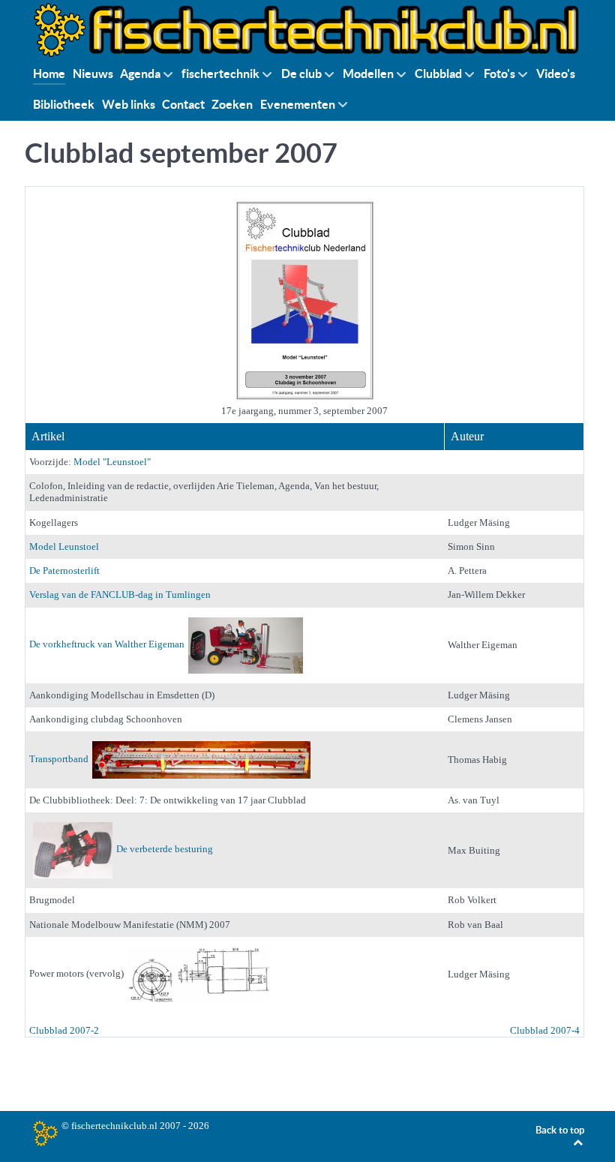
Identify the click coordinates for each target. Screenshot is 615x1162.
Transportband (58, 758)
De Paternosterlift (64, 570)
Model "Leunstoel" (112, 461)
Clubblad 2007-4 (545, 1030)
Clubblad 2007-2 (64, 1030)
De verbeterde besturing (164, 849)
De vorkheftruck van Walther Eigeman (106, 644)
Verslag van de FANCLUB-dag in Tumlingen (120, 594)
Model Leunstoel (64, 546)
